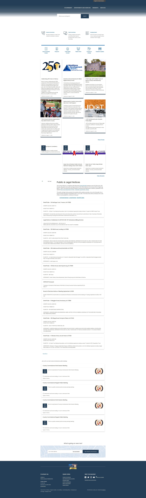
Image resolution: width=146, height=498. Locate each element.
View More (45, 353)
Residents (95, 8)
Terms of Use (43, 489)
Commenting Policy (66, 489)
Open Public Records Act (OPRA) (69, 478)
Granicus (104, 489)
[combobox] (99, 1)
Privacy (47, 489)
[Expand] (72, 7)
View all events (100, 176)
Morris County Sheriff (66, 483)
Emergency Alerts (66, 480)
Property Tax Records (67, 477)
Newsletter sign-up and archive (90, 480)
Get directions (43, 486)
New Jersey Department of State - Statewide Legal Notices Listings (74, 189)
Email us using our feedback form (46, 478)
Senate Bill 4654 (83, 185)
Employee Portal (48, 491)
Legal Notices (72, 197)
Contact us (42, 477)
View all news (101, 139)
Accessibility (59, 489)
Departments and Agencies (82, 8)
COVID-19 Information (67, 481)
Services (103, 8)
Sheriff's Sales (80, 197)
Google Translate (53, 489)
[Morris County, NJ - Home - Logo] (51, 5)
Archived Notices (64, 197)
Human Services (66, 485)
